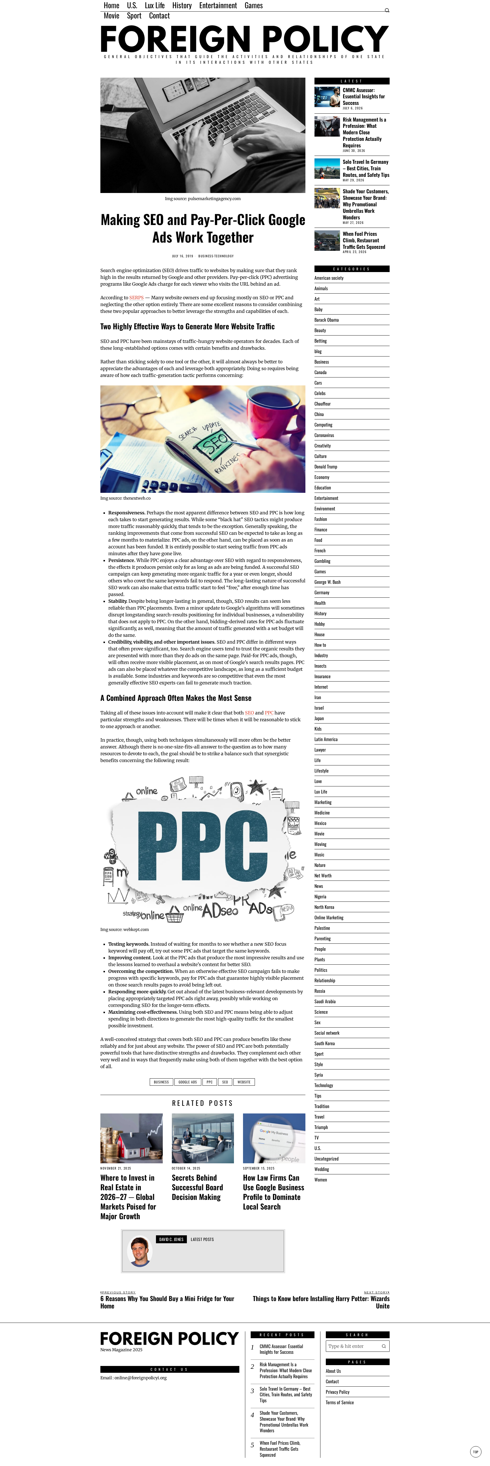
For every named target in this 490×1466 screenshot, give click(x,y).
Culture (320, 456)
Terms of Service (340, 1402)
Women (320, 1179)
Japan (319, 718)
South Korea (324, 1043)
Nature (320, 865)
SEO (249, 713)
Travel (319, 1116)
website (244, 1081)
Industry (321, 655)
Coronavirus (324, 435)
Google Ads (188, 1081)
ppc (210, 1081)
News (318, 885)
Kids (318, 728)
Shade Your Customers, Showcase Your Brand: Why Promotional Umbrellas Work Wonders (366, 204)
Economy (321, 477)
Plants (319, 959)
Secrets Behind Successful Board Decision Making (197, 1187)
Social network (326, 1032)
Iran (317, 697)
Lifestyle (321, 770)
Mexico (320, 823)
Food (318, 539)
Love (318, 781)
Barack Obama (326, 319)
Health (320, 602)
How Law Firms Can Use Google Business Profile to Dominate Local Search (273, 1192)
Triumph (321, 1127)
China (319, 414)
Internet (321, 686)
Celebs (320, 393)
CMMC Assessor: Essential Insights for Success (364, 96)
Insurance (322, 676)
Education (322, 487)
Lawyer (320, 749)
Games (320, 571)
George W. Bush (327, 581)
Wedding (321, 1169)
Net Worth (322, 875)
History (320, 613)
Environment (324, 508)
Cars (318, 382)
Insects (320, 665)
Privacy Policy (337, 1391)
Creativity (322, 445)
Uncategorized (326, 1158)
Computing (323, 424)
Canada (320, 372)
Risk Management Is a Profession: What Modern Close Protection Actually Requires (364, 132)
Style (318, 1064)
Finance (320, 529)
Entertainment (326, 498)
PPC (269, 713)
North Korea (324, 906)
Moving (320, 844)
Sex (317, 1022)
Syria (318, 1074)
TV (316, 1137)
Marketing (322, 802)
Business (205, 256)
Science (321, 1011)
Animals (321, 288)
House (319, 634)
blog (318, 351)
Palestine (322, 927)
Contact (332, 1381)
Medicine (322, 812)
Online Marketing (328, 917)
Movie (319, 833)
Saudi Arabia (325, 1001)
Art (317, 298)
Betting (320, 340)
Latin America (326, 739)
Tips (317, 1095)
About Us (333, 1370)
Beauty (320, 330)
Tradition (321, 1106)
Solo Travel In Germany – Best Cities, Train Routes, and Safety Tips (366, 168)
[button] (384, 1346)
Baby (318, 309)
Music (319, 854)
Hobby (319, 623)
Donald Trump (325, 466)
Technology (224, 256)
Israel (319, 707)
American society (328, 277)
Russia (319, 990)
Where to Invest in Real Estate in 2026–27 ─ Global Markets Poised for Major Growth (128, 1197)
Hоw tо (320, 644)
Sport (319, 1053)
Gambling (322, 560)
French (320, 550)
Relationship (324, 980)
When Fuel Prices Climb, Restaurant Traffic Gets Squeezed (364, 240)
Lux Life (320, 791)
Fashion (320, 518)
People (320, 948)
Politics (320, 969)
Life (317, 760)
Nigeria (320, 896)
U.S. (317, 1148)
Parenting (322, 938)
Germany (321, 592)
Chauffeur (322, 403)
